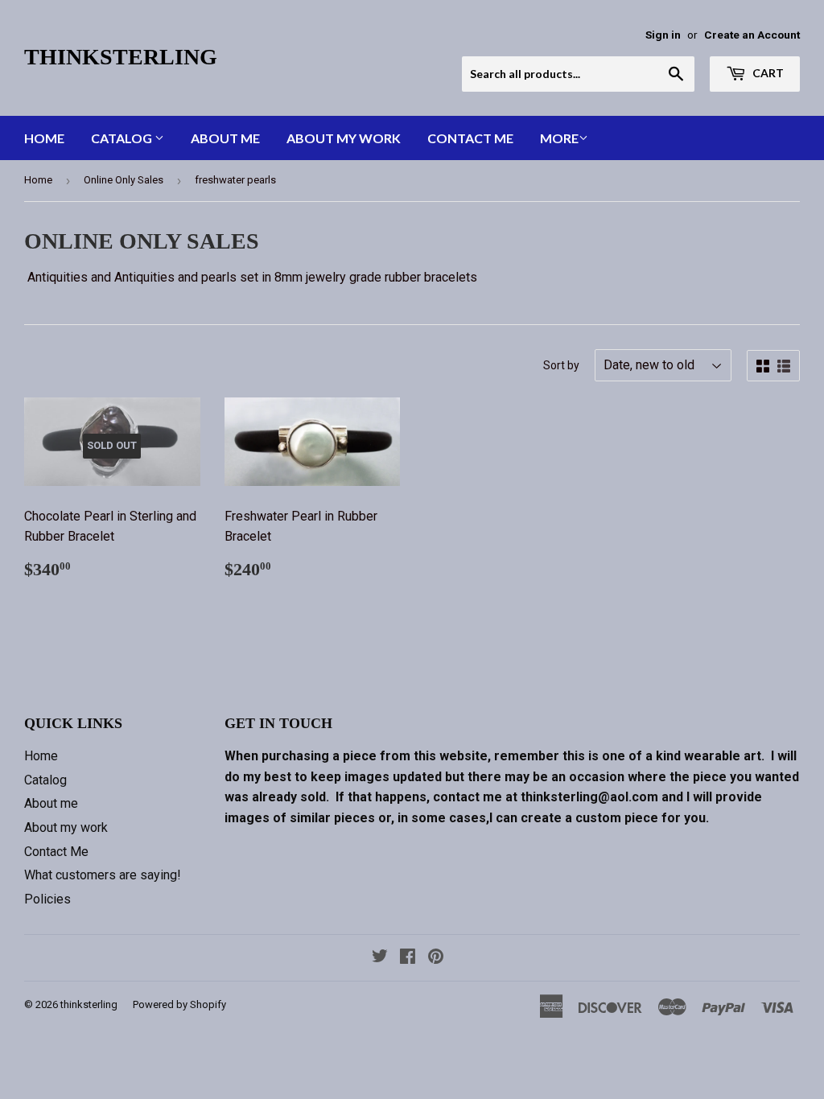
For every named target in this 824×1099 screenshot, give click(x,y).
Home (44, 138)
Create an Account (752, 34)
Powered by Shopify (179, 1004)
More (559, 138)
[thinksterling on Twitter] (380, 957)
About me (225, 138)
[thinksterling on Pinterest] (435, 957)
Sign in (663, 34)
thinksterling (120, 56)
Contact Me (470, 138)
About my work (343, 138)
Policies (47, 899)
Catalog (122, 138)
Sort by (561, 365)
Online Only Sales (123, 180)
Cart (767, 73)
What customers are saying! (102, 875)
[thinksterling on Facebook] (407, 957)
